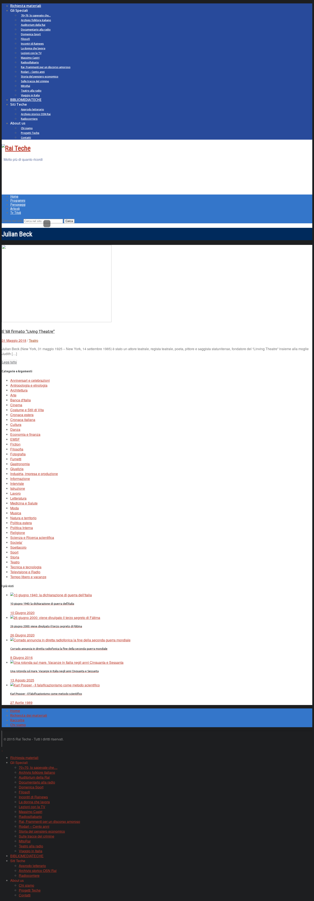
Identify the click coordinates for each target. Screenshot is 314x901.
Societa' (16, 542)
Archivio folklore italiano (36, 20)
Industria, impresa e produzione (34, 473)
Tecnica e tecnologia (25, 567)
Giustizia (16, 468)
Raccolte (17, 720)
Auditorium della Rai (33, 25)
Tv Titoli (15, 213)
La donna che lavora (33, 48)
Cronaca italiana (22, 419)
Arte (13, 395)
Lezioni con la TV (31, 53)
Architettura (19, 390)
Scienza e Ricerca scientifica (32, 537)
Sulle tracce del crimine (35, 81)
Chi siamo (27, 128)
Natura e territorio (23, 517)
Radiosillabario (30, 62)
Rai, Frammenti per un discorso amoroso (45, 67)
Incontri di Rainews (32, 43)
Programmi (17, 201)
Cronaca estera (22, 414)
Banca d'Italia (20, 400)
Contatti (26, 137)
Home (14, 197)
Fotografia (18, 454)
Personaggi (17, 205)
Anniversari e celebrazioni (30, 380)
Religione (17, 532)
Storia (14, 557)
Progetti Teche (30, 133)
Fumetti (15, 458)
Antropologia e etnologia (28, 385)
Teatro (33, 340)
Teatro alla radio (31, 90)
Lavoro (15, 493)
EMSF (15, 439)
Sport (14, 552)
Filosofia (16, 449)
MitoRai (25, 86)
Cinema (16, 404)
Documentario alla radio (36, 29)
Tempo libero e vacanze (28, 576)
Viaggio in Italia (30, 95)
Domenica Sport (31, 34)
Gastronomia (20, 463)
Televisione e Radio (25, 571)
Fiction (15, 444)
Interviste (17, 483)
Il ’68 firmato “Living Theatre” (28, 331)
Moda (14, 508)
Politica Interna (21, 527)
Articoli (15, 209)
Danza (15, 429)
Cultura (15, 424)
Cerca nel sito (12, 220)
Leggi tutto (9, 362)
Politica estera (21, 522)
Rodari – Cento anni (33, 72)
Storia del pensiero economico (39, 76)
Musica (15, 512)
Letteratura (18, 498)
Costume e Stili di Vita (27, 409)
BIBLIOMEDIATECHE (25, 99)
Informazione (20, 478)
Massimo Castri (30, 58)
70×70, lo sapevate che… (36, 15)
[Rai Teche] (16, 148)
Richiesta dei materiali (28, 715)
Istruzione (17, 488)
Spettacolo (18, 547)
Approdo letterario (32, 109)
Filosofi (25, 39)
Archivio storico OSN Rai (36, 114)
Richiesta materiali (25, 5)
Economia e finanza (25, 434)
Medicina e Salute (24, 503)
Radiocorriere (29, 119)
